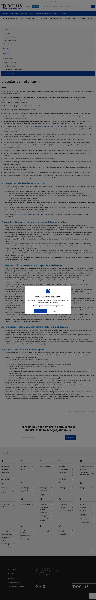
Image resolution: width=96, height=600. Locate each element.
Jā (40, 311)
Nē (55, 311)
